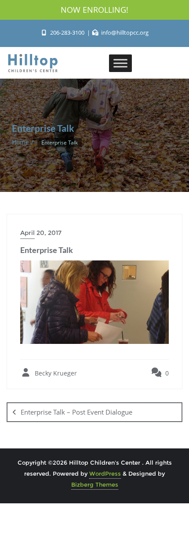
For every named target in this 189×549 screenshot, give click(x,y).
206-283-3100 (67, 32)
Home (20, 142)
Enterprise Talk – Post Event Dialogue (76, 412)
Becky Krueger (55, 373)
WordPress (105, 473)
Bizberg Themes (94, 484)
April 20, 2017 (41, 233)
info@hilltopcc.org (124, 32)
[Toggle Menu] (120, 63)
